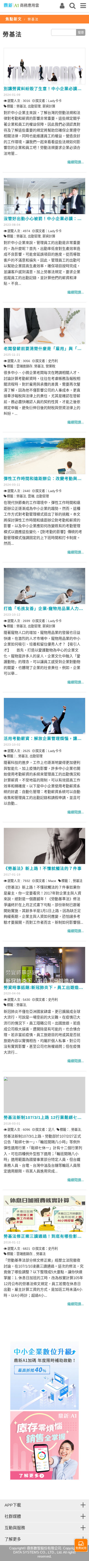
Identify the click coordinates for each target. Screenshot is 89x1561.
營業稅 (50, 366)
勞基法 (21, 106)
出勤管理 (34, 106)
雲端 (31, 496)
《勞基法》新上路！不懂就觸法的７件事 (43, 868)
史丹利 (53, 361)
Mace (52, 881)
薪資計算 (48, 106)
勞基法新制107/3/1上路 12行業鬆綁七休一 (45, 1117)
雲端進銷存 (24, 366)
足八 (51, 1129)
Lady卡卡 (55, 101)
